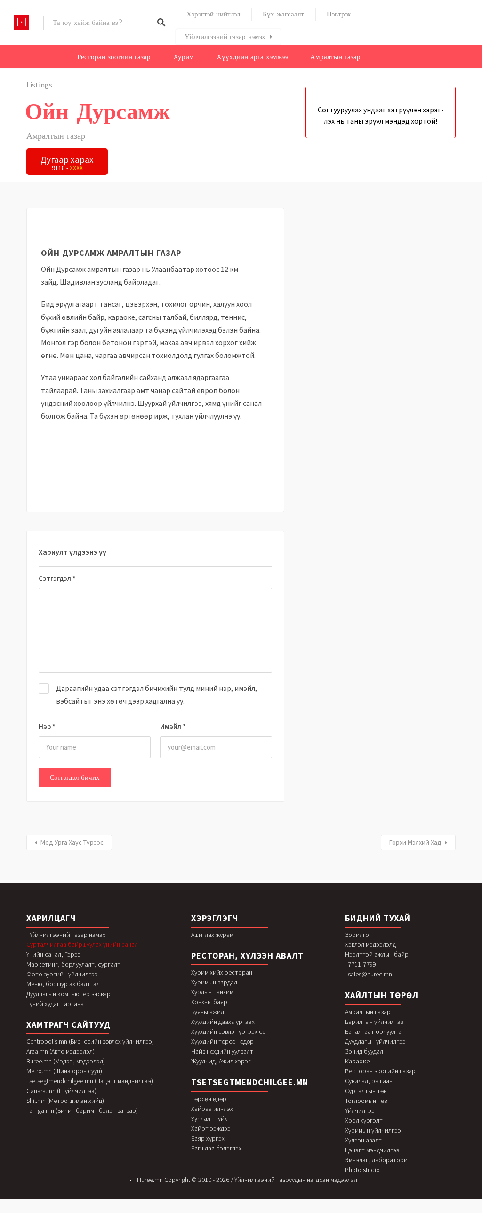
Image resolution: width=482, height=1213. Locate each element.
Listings (39, 84)
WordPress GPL (141, 1211)
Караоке (357, 1061)
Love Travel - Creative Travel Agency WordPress (234, 1211)
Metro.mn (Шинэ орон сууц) (64, 1071)
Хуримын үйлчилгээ (373, 1130)
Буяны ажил (207, 1011)
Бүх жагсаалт (283, 14)
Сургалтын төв (365, 1090)
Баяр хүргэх (208, 1138)
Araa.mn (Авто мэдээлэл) (60, 1051)
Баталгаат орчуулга (373, 1031)
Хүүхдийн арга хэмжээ (252, 57)
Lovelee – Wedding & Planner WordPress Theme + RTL (275, 1211)
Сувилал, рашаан (369, 1081)
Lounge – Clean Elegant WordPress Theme (215, 1211)
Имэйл (173, 726)
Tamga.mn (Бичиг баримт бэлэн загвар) (82, 1110)
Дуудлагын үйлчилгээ (375, 1041)
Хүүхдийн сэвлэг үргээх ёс (228, 1031)
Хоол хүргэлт (364, 1120)
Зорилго (357, 934)
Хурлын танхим (212, 992)
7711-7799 (362, 964)
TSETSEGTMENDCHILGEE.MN (249, 1082)
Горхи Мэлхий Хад (415, 842)
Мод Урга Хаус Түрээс (72, 842)
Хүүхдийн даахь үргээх (223, 1021)
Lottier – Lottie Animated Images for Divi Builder (155, 1211)
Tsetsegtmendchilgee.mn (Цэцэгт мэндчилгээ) (89, 1081)
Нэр (47, 726)
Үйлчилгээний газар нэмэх (225, 36)
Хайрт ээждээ (211, 1128)
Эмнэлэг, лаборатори (376, 1160)
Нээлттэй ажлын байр (377, 954)
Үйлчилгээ (360, 1110)
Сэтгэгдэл (57, 578)
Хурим (183, 57)
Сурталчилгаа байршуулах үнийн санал (82, 944)
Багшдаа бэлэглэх (216, 1148)
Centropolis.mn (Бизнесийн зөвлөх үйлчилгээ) (90, 1041)
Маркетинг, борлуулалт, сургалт (73, 964)
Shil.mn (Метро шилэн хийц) (65, 1100)
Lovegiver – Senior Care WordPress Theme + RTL (255, 1211)
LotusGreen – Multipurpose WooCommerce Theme (176, 1211)
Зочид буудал (364, 1051)
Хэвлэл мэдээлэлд (370, 944)
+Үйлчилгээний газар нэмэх (65, 934)
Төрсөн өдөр (208, 1098)
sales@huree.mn (370, 974)
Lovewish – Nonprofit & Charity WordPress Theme (317, 1211)
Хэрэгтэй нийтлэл (213, 14)
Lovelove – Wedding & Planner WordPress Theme (297, 1211)
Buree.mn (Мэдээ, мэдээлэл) (65, 1061)
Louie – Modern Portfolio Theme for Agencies (196, 1211)
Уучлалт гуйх (209, 1118)
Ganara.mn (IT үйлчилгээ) (61, 1090)
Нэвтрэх (339, 14)
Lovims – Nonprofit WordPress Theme (336, 1211)
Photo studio (362, 1169)
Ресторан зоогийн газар (114, 57)
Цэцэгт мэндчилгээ (372, 1150)
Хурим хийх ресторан (221, 972)
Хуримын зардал (214, 982)
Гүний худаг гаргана (55, 1003)
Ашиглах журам (212, 934)
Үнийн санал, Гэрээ (53, 954)
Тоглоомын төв (366, 1100)
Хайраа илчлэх (212, 1108)
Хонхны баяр (209, 1002)
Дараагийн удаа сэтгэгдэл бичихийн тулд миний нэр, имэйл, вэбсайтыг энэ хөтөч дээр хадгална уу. (156, 694)
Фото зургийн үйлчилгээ (62, 974)
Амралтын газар (335, 57)
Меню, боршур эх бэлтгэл (63, 984)
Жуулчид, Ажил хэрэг (221, 1061)
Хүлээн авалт (363, 1140)
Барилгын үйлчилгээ (374, 1021)
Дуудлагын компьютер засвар (68, 994)
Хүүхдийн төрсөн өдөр (222, 1041)
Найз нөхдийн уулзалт (222, 1051)
